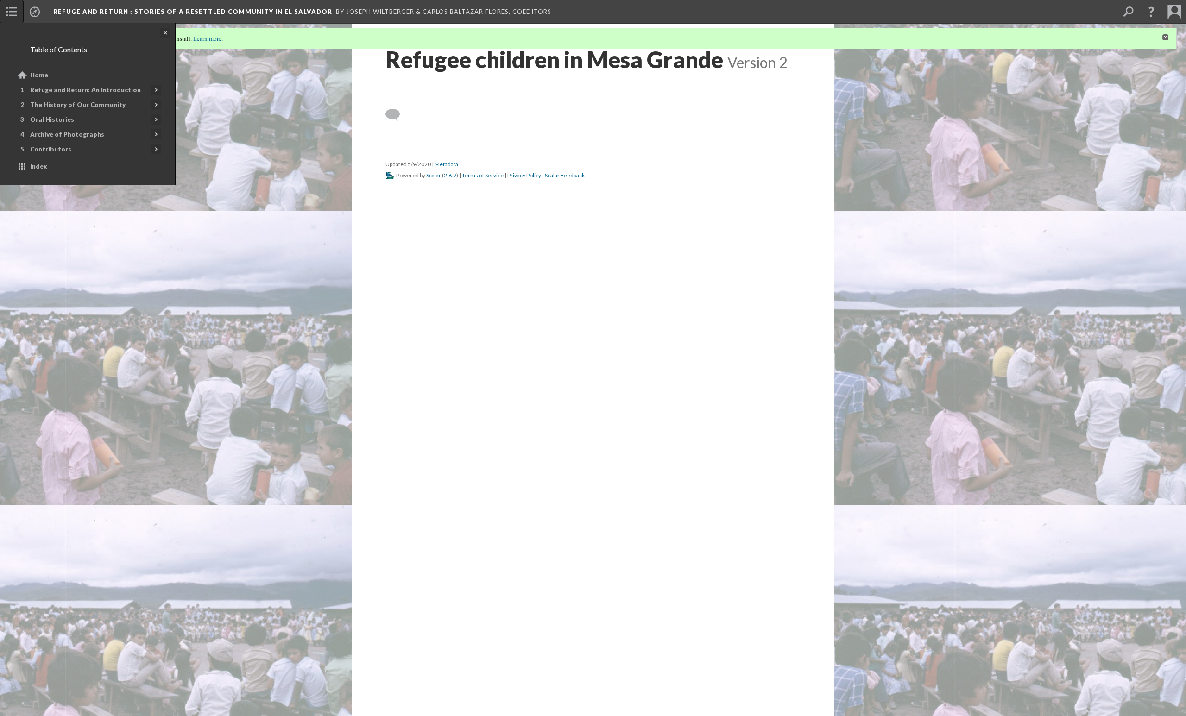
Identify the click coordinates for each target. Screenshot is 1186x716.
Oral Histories (52, 119)
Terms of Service (483, 397)
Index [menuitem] (38, 166)
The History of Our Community (78, 104)
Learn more (207, 38)
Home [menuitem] (39, 75)
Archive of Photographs (67, 134)
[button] (1151, 11)
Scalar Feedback (565, 397)
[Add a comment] (396, 337)
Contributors (50, 149)
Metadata (446, 386)
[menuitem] (11, 11)
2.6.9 (450, 397)
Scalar (433, 397)
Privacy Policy (524, 397)
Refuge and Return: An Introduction (85, 90)
